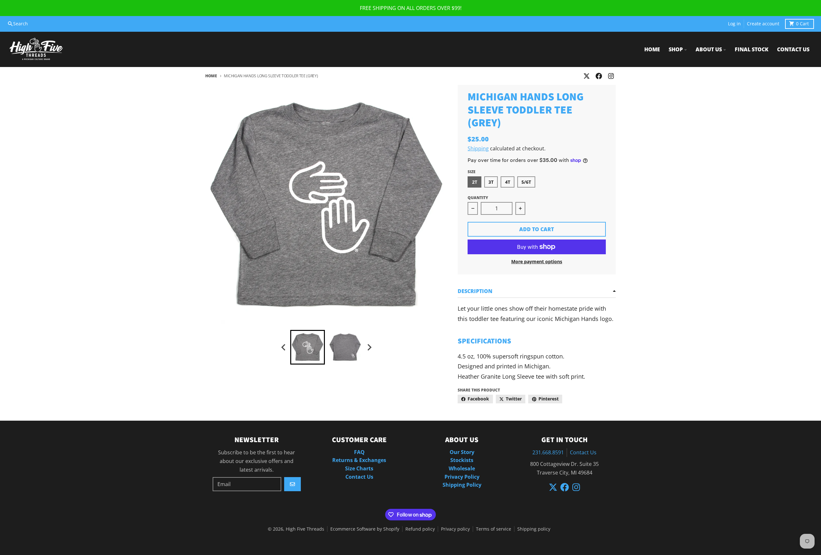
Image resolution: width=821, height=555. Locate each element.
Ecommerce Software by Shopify (364, 529)
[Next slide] (369, 347)
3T (491, 182)
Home (211, 76)
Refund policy (420, 529)
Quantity (478, 197)
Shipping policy (533, 529)
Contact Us (583, 452)
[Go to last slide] (284, 347)
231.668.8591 (548, 452)
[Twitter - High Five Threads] (586, 76)
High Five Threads (305, 529)
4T (507, 182)
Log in (734, 24)
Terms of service (493, 529)
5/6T (526, 182)
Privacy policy (455, 529)
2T (474, 182)
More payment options (536, 262)
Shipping (478, 148)
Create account (763, 24)
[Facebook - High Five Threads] (599, 76)
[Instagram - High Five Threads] (611, 76)
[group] (307, 347)
